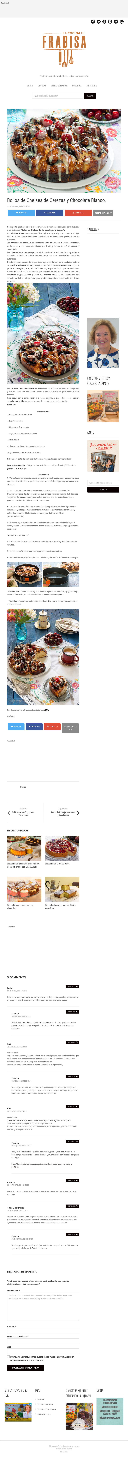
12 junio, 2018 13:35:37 (22, 1146)
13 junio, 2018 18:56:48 (18, 1047)
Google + (79, 213)
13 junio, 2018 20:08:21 (22, 1081)
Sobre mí (77, 86)
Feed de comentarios (47, 1409)
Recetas (42, 86)
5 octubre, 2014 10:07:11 (19, 1210)
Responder (72, 986)
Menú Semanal (59, 86)
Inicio (30, 86)
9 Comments (16, 977)
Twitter (22, 213)
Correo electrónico (17, 1337)
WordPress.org (44, 1414)
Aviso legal (64, 1451)
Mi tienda (91, 86)
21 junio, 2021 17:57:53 (22, 1016)
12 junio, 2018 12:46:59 (18, 1111)
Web (9, 1347)
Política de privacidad (64, 1449)
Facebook (50, 213)
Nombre (11, 1326)
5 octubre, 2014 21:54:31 (23, 1239)
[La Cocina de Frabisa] (64, 49)
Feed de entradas (45, 1404)
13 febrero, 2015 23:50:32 (19, 1185)
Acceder (41, 1399)
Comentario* (13, 1290)
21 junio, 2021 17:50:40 (18, 991)
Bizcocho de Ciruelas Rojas (57, 863)
